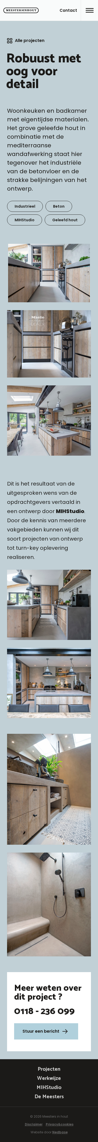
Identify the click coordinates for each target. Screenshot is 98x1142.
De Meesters (49, 1096)
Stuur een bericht (40, 1031)
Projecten (49, 1069)
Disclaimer (34, 1124)
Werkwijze (49, 1078)
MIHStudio (49, 1087)
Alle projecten (29, 40)
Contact (68, 10)
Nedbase (60, 1132)
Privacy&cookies (59, 1124)
